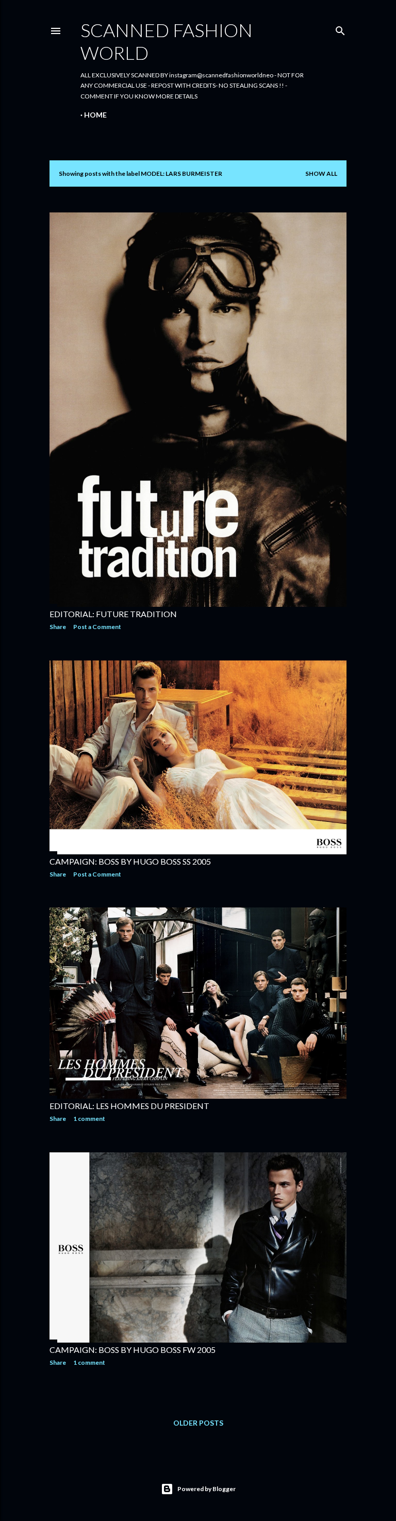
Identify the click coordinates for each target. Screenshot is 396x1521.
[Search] (340, 29)
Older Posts (198, 1422)
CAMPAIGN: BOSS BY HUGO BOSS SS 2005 (130, 861)
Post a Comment (97, 627)
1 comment (89, 1118)
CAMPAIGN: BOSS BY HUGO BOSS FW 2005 (133, 1349)
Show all (321, 173)
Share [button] (58, 627)
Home (95, 114)
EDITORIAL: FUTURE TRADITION (113, 614)
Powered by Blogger (206, 1489)
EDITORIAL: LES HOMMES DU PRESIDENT (129, 1106)
